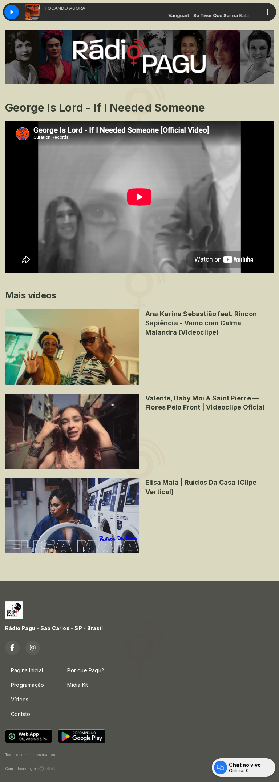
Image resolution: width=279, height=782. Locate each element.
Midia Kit (77, 685)
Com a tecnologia (20, 768)
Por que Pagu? (85, 670)
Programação (27, 685)
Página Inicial (27, 670)
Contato (20, 714)
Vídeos (19, 699)
